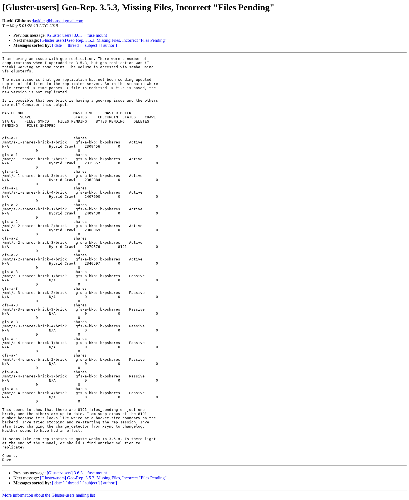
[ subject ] (91, 45)
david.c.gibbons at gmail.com (57, 20)
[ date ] (58, 45)
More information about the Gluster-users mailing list (48, 495)
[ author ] (109, 45)
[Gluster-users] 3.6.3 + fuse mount (77, 35)
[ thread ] (73, 45)
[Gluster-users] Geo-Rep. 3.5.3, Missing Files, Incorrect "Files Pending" (103, 40)
